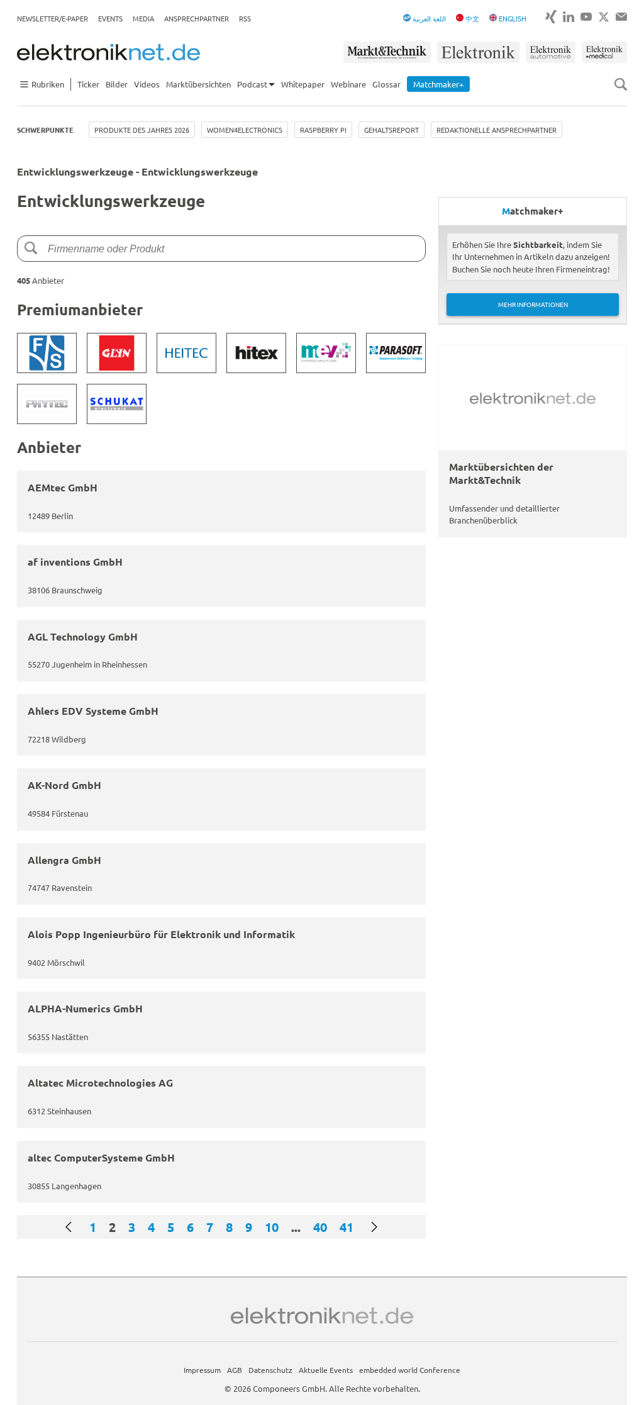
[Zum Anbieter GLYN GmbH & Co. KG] (117, 353)
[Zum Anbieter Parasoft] (396, 353)
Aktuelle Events (326, 1370)
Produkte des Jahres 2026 (141, 130)
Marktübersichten (198, 84)
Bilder (117, 84)
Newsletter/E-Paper (52, 18)
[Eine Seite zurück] (68, 1227)
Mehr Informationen (533, 304)
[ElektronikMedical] (604, 52)
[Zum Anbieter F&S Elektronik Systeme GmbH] (47, 353)
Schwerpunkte (45, 130)
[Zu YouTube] (586, 17)
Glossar (386, 84)
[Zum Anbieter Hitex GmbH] (256, 353)
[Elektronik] (478, 52)
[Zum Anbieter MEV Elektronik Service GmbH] (326, 353)
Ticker (88, 84)
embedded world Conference (409, 1370)
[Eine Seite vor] (374, 1227)
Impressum (202, 1370)
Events (110, 18)
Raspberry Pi (323, 130)
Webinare (348, 84)
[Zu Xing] (551, 16)
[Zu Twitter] (603, 17)
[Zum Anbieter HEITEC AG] (186, 353)
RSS (245, 18)
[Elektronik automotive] (550, 52)
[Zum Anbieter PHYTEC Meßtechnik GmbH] (47, 404)
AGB (234, 1370)
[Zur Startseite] (108, 52)
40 (320, 1227)
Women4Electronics (244, 130)
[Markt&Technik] (386, 52)
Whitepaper (303, 84)
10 (272, 1227)
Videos (147, 84)
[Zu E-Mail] (621, 17)
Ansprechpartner (196, 18)
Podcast (252, 84)
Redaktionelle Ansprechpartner (496, 130)
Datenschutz (270, 1370)
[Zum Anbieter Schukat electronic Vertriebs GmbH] (117, 404)
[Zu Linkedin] (568, 16)
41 (346, 1227)
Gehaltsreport (391, 130)
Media (143, 18)
